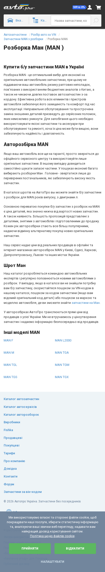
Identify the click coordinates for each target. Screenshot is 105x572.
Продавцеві (13, 438)
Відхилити (75, 548)
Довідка (10, 468)
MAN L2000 (63, 340)
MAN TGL (10, 365)
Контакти (10, 476)
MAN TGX (62, 377)
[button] (80, 7)
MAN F (8, 340)
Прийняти (29, 548)
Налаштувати (52, 561)
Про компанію (14, 461)
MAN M (9, 352)
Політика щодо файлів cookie (52, 536)
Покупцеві (11, 445)
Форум (9, 484)
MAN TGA (62, 352)
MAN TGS (10, 377)
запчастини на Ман (86, 303)
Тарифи (9, 453)
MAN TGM (62, 365)
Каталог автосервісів (20, 407)
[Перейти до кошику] (98, 7)
